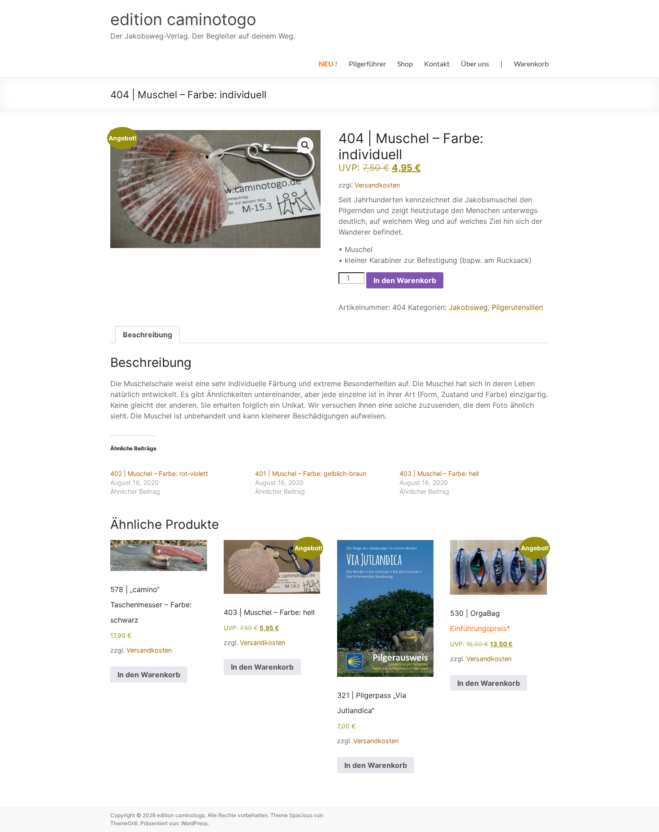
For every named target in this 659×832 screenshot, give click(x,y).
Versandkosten (377, 185)
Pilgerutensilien (517, 307)
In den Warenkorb (404, 280)
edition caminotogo (183, 19)
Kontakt (437, 63)
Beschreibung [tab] (147, 334)
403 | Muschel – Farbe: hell (439, 473)
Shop (405, 63)
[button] (305, 145)
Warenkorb (531, 63)
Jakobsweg (468, 307)
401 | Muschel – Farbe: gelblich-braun (310, 473)
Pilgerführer (367, 63)
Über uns (475, 63)
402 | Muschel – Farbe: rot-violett (159, 473)
